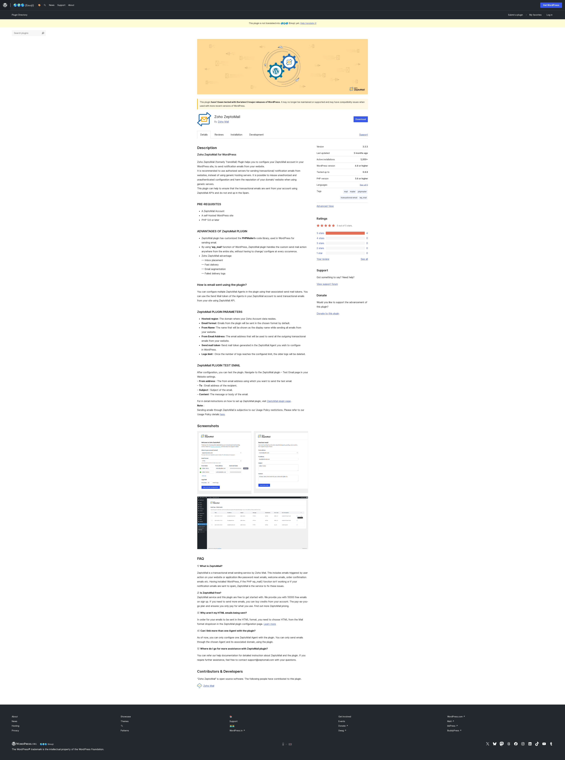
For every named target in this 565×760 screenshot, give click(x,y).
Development (256, 134)
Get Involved (344, 716)
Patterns (125, 730)
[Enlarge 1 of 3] (247, 435)
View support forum (327, 284)
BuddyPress (454, 730)
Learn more (270, 623)
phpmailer (362, 191)
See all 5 (364, 185)
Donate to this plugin (328, 313)
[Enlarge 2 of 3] (304, 435)
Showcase (126, 716)
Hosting (15, 726)
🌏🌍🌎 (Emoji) (47, 744)
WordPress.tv (237, 730)
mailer (352, 191)
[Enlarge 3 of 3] (304, 500)
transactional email (349, 198)
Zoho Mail (223, 121)
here (222, 414)
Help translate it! (308, 23)
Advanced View (325, 206)
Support (363, 134)
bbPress (452, 726)
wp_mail (363, 198)
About (15, 716)
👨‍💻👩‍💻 (232, 726)
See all (364, 259)
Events (341, 721)
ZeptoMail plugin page (279, 401)
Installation (236, 134)
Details (204, 134)
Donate (343, 726)
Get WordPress (551, 5)
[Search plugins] (43, 33)
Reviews (219, 134)
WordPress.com (456, 716)
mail (346, 191)
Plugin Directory (19, 15)
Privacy (15, 730)
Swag (342, 730)
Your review (323, 259)
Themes (125, 721)
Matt (450, 721)
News (14, 721)
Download (360, 119)
